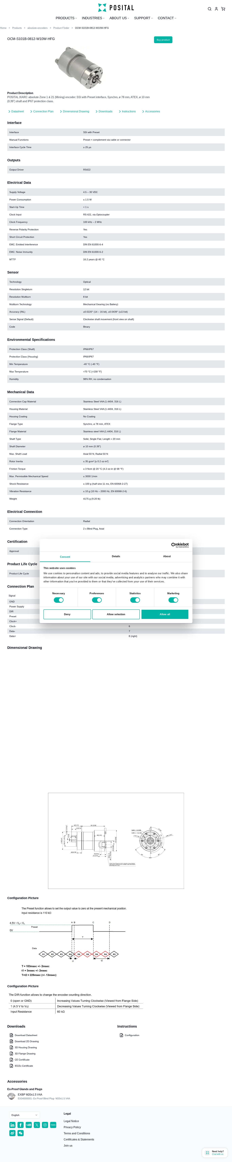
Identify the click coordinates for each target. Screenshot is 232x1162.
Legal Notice (71, 1121)
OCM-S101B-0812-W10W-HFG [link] (92, 28)
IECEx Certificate (24, 1065)
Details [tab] (116, 556)
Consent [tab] (65, 556)
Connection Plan (43, 111)
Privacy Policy (72, 1127)
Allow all (165, 614)
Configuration (132, 1035)
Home (3, 28)
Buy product (163, 39)
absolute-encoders (38, 28)
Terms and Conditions (77, 1133)
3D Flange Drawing (25, 1053)
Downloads (105, 111)
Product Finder (61, 28)
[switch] (97, 600)
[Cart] (223, 9)
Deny (67, 614)
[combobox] (24, 1115)
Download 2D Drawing (27, 1041)
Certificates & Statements (79, 1139)
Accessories (152, 111)
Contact (166, 18)
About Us (118, 18)
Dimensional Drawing (76, 111)
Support (142, 18)
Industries (92, 18)
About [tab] (167, 556)
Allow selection (116, 614)
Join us (68, 1145)
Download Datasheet (26, 1035)
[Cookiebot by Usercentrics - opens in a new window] (174, 545)
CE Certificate (22, 1059)
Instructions (129, 111)
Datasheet (17, 111)
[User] (210, 9)
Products (65, 18)
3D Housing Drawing (26, 1047)
